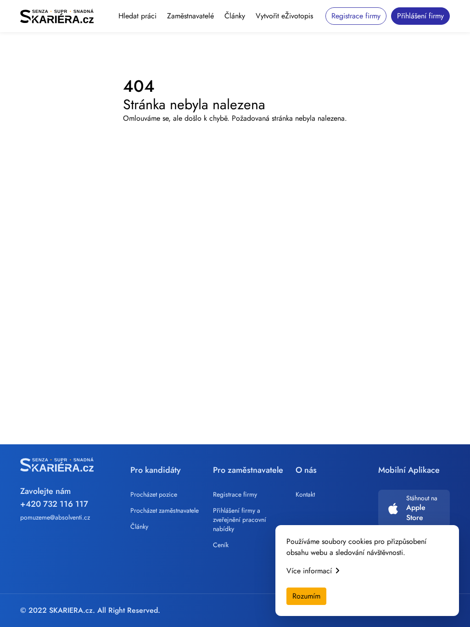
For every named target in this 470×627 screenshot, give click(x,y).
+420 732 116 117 (54, 504)
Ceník (221, 544)
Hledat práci (137, 16)
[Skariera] (57, 16)
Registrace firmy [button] (355, 16)
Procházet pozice (153, 494)
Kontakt (305, 494)
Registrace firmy (235, 494)
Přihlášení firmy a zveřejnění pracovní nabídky (239, 519)
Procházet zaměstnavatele (164, 510)
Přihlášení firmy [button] (420, 16)
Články (234, 16)
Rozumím (306, 596)
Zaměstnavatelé (190, 16)
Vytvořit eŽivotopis (284, 16)
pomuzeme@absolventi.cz (55, 517)
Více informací (309, 570)
